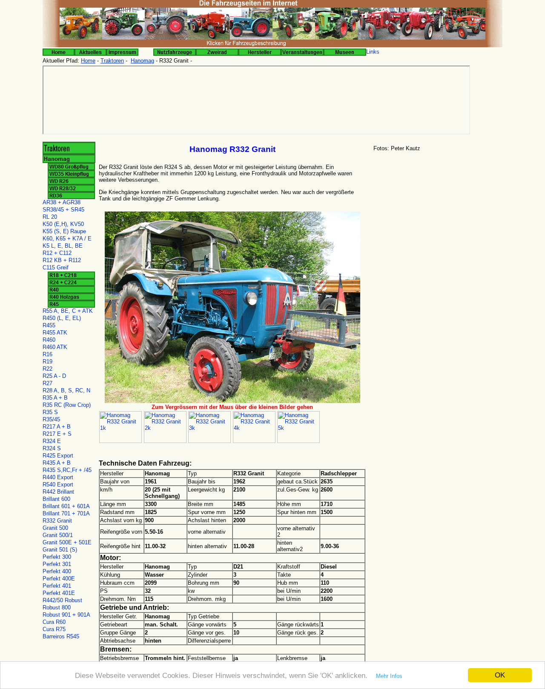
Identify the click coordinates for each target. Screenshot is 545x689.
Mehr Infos (389, 676)
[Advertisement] (436, 221)
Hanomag (142, 60)
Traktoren (112, 60)
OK (500, 675)
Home (88, 60)
